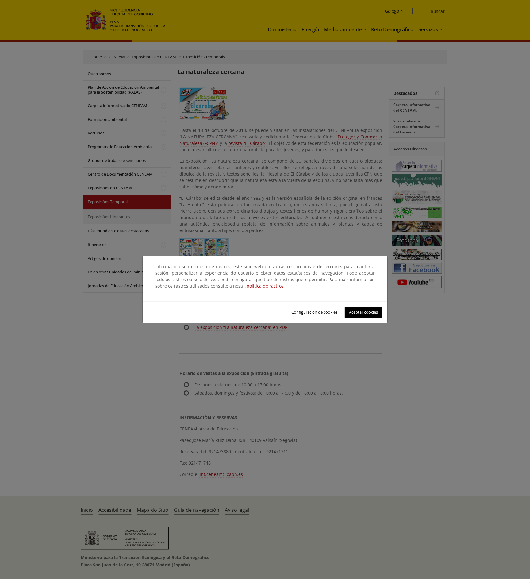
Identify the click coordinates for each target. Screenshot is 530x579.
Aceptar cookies (363, 312)
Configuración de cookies (314, 312)
